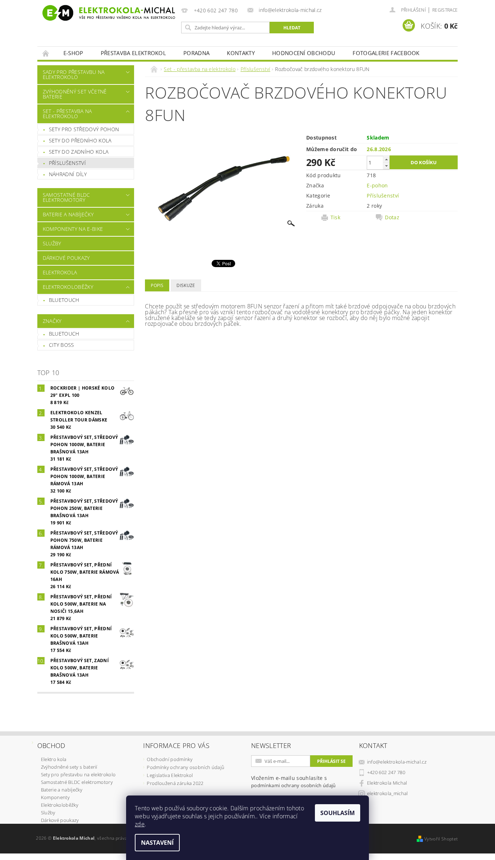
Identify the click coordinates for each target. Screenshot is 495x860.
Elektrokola (60, 272)
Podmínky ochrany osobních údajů (185, 767)
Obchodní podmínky (169, 759)
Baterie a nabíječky (68, 214)
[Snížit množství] (386, 165)
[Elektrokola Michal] (108, 13)
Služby (52, 243)
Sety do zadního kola (78, 151)
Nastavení (157, 843)
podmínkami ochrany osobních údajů (293, 785)
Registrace (445, 10)
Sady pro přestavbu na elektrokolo (74, 74)
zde (140, 824)
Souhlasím (337, 813)
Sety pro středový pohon (84, 129)
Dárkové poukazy (66, 257)
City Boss (61, 344)
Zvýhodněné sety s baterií (69, 767)
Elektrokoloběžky (68, 286)
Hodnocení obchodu (303, 53)
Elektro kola (54, 759)
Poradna (196, 53)
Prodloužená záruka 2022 (175, 783)
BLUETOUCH (64, 333)
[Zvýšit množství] (386, 159)
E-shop (73, 53)
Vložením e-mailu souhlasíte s (293, 781)
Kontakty (241, 53)
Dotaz (392, 217)
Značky (52, 320)
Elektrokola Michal (387, 783)
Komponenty (55, 797)
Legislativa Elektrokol (170, 775)
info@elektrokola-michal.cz (397, 762)
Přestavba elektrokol (133, 53)
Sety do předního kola (80, 140)
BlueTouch (64, 299)
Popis (157, 285)
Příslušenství (67, 162)
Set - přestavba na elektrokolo (67, 114)
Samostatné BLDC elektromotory (66, 197)
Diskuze (185, 285)
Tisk (335, 217)
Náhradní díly (68, 174)
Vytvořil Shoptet (441, 839)
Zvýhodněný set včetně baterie (75, 94)
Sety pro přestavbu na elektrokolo (78, 774)
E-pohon (377, 185)
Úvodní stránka (46, 53)
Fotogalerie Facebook (386, 53)
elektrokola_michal (387, 793)
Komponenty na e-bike (73, 228)
